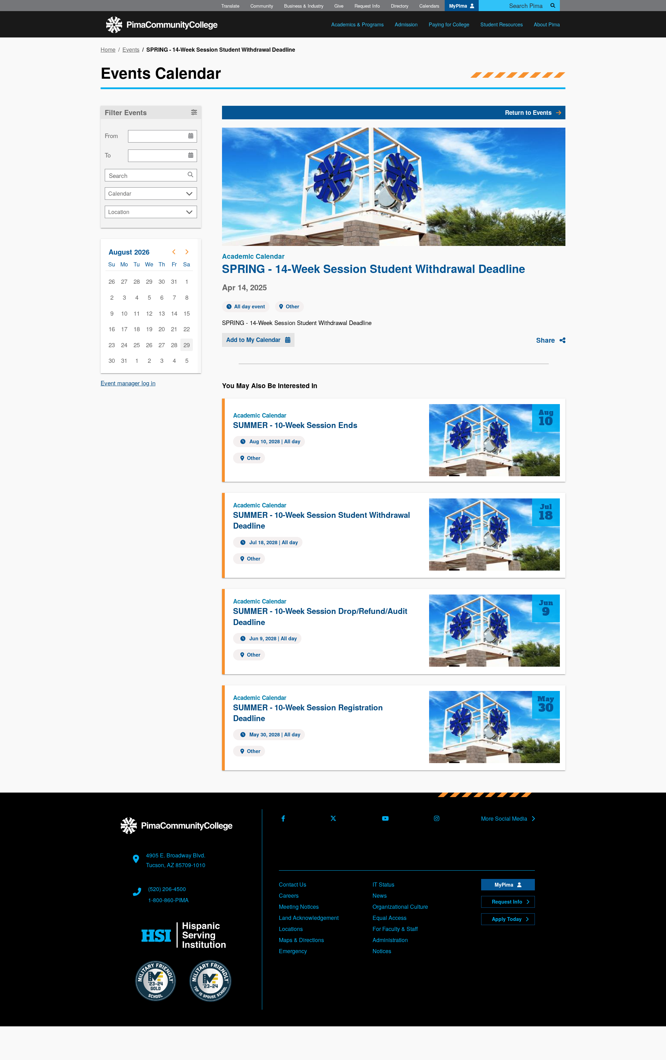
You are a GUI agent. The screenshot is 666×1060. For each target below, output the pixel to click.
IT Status (383, 884)
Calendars (429, 5)
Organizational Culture (400, 907)
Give (338, 5)
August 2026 (129, 252)
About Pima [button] (547, 24)
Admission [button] (406, 24)
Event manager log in (128, 382)
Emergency (293, 951)
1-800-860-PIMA (168, 900)
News (380, 895)
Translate (230, 5)
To (108, 155)
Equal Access (390, 918)
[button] (151, 112)
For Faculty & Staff (395, 929)
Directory (399, 5)
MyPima (458, 5)
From (111, 135)
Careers (289, 895)
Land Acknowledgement (309, 918)
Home (108, 49)
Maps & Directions (301, 940)
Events (130, 49)
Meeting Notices (299, 907)
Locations (291, 929)
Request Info (367, 5)
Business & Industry (303, 5)
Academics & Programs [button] (357, 24)
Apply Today (507, 918)
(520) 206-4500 (167, 889)
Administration (390, 940)
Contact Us (292, 884)
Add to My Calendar (254, 339)
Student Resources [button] (501, 24)
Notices (382, 951)
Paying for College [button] (449, 24)
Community (261, 5)
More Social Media (505, 818)
